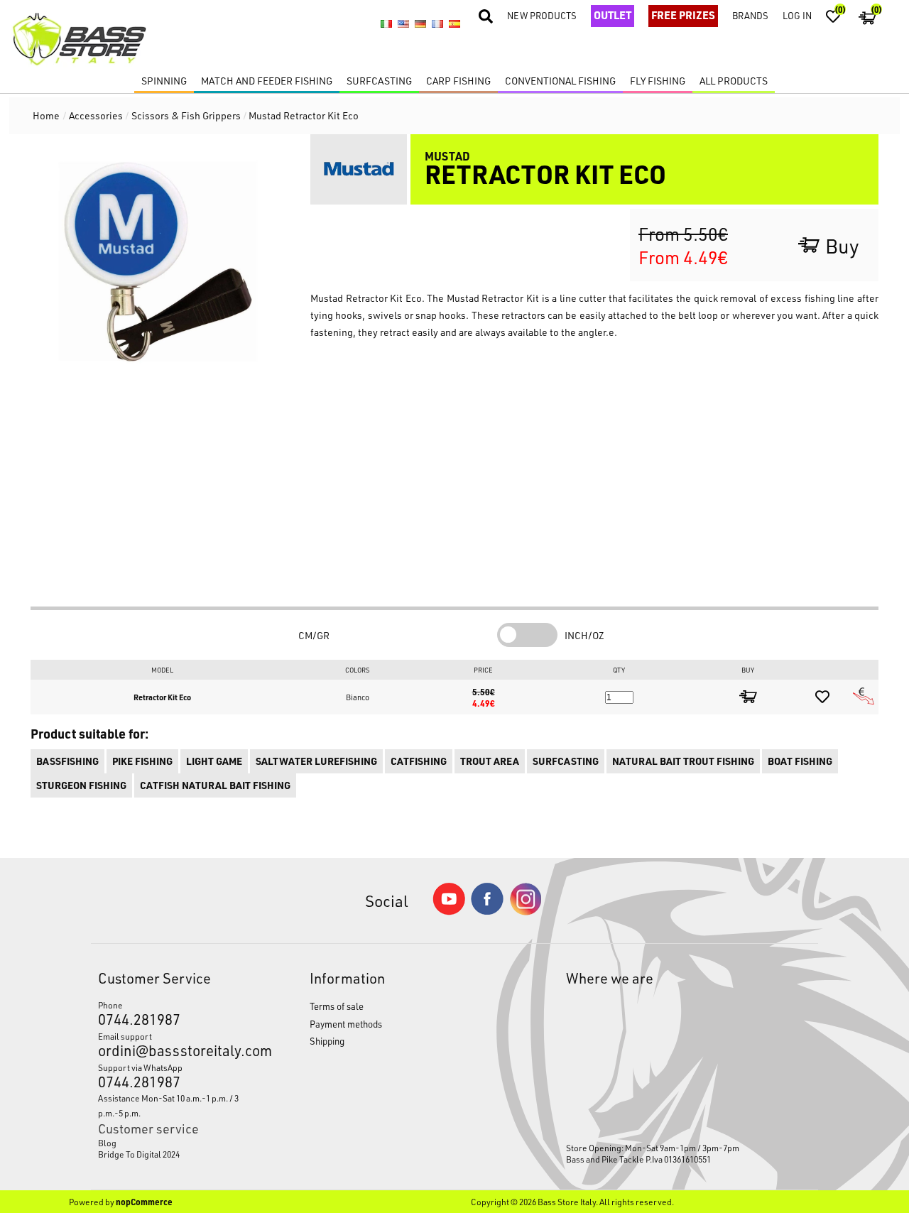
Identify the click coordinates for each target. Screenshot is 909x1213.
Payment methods (346, 1024)
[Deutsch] (420, 24)
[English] (403, 24)
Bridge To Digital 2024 (139, 1154)
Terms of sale (337, 1006)
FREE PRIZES (683, 15)
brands (750, 15)
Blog (107, 1142)
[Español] (454, 24)
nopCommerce (144, 1201)
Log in (797, 15)
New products (542, 15)
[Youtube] (448, 911)
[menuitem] (176, 1142)
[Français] (437, 24)
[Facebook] (487, 911)
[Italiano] (386, 24)
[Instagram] (525, 911)
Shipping (327, 1041)
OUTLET (612, 15)
